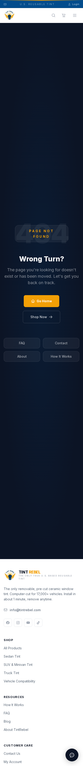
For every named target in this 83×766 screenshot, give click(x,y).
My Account (13, 762)
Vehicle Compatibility (19, 681)
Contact (61, 343)
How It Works (61, 356)
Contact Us (12, 753)
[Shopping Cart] (63, 15)
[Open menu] (74, 15)
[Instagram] (18, 623)
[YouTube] (28, 623)
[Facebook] (8, 623)
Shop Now (38, 317)
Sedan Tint (12, 656)
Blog (7, 721)
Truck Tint (11, 673)
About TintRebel (16, 730)
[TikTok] (38, 623)
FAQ (22, 343)
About (22, 356)
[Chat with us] (71, 755)
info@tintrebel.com (25, 610)
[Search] (53, 15)
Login (75, 4)
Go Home (44, 301)
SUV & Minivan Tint (18, 665)
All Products (13, 648)
